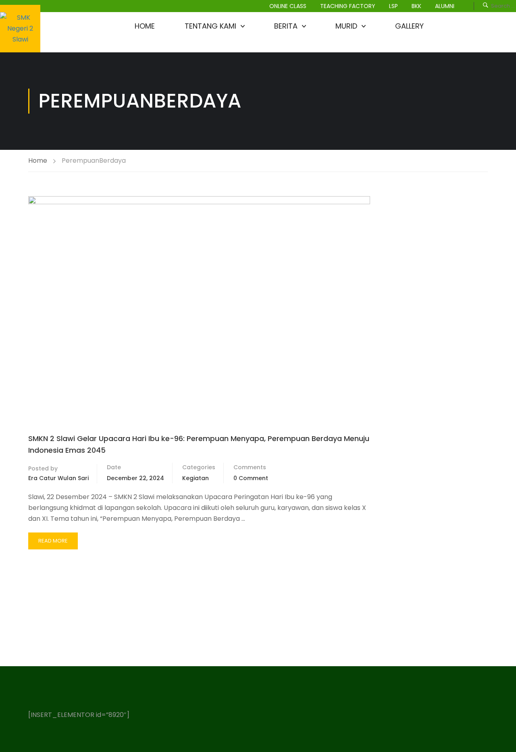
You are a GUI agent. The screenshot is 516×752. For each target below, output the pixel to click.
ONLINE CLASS (287, 6)
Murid (346, 26)
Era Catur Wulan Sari (58, 478)
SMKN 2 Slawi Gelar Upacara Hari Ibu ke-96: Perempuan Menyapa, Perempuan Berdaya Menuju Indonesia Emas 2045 (198, 444)
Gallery (409, 26)
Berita (286, 26)
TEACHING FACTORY (347, 6)
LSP (393, 6)
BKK (416, 6)
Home (145, 26)
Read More (53, 543)
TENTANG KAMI (210, 26)
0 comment (250, 478)
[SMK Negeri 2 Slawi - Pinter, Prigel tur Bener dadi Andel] (20, 28)
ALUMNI (444, 6)
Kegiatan (195, 478)
